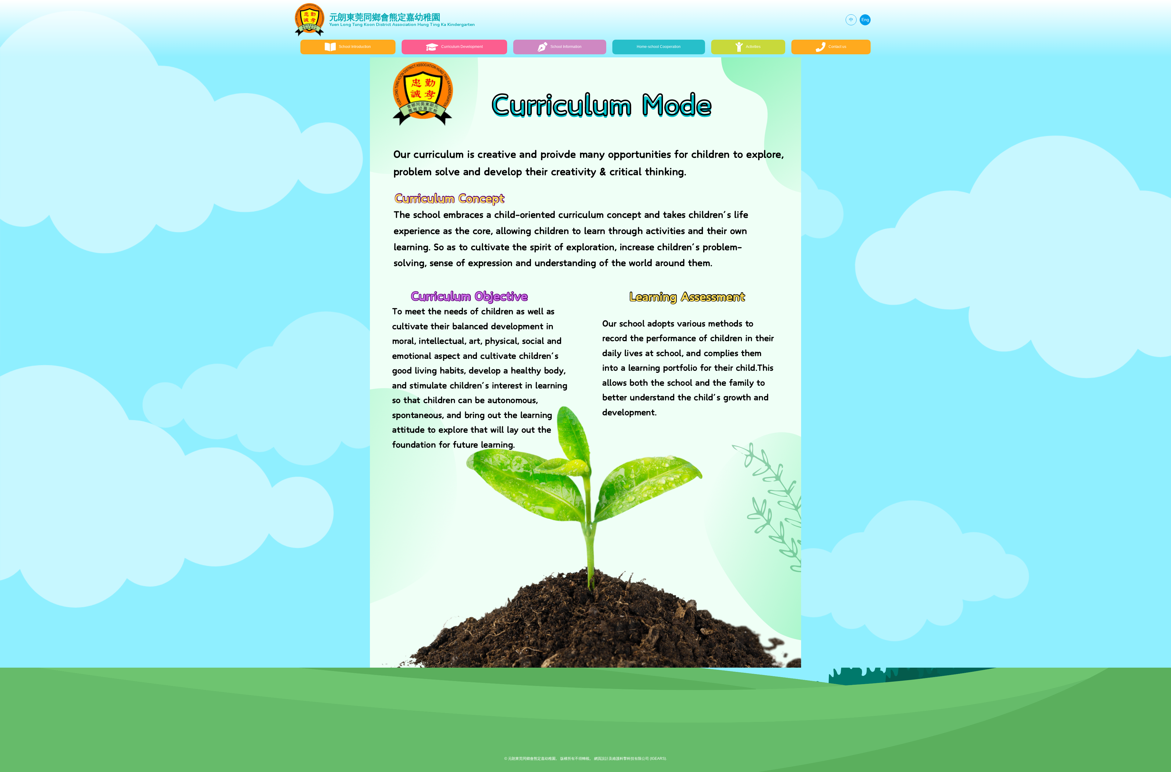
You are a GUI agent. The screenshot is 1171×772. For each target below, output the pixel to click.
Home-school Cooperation (659, 47)
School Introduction (355, 47)
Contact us (837, 47)
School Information (566, 47)
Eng (865, 19)
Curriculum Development (462, 47)
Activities (753, 47)
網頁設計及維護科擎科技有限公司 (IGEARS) (630, 758)
